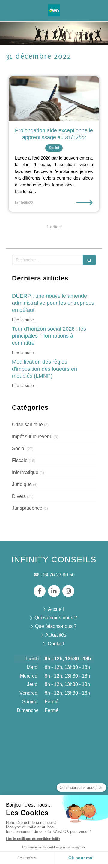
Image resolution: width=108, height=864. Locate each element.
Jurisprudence (27, 508)
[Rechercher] (89, 260)
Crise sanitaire (27, 424)
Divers (19, 496)
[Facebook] (40, 591)
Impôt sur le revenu (32, 436)
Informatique (25, 472)
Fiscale (20, 460)
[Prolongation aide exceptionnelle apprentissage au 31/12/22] (54, 98)
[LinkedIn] (54, 591)
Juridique (22, 484)
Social (19, 448)
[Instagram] (68, 591)
